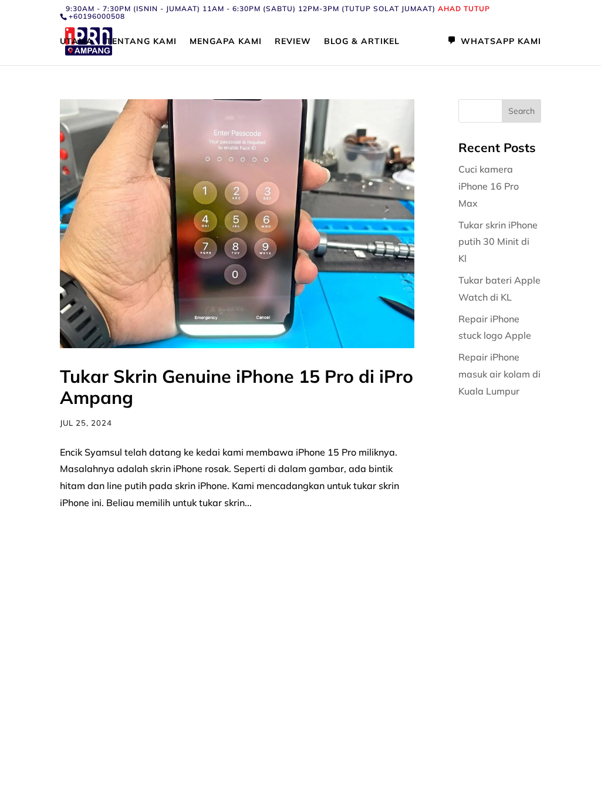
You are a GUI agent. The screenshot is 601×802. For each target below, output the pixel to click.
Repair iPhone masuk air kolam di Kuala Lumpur (499, 374)
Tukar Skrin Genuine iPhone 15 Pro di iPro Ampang (236, 387)
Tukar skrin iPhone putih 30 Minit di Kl (498, 242)
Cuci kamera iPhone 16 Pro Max (488, 186)
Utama (76, 41)
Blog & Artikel (362, 41)
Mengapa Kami (226, 41)
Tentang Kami (141, 41)
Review (293, 41)
